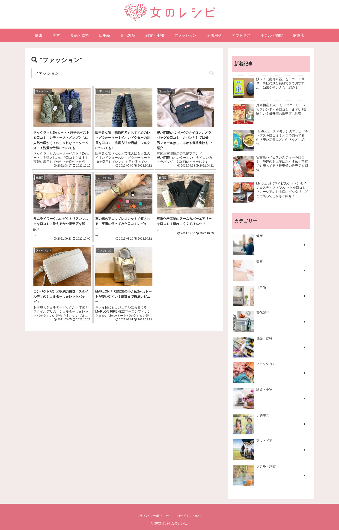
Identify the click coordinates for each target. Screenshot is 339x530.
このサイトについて (187, 516)
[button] (211, 73)
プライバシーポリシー (153, 516)
